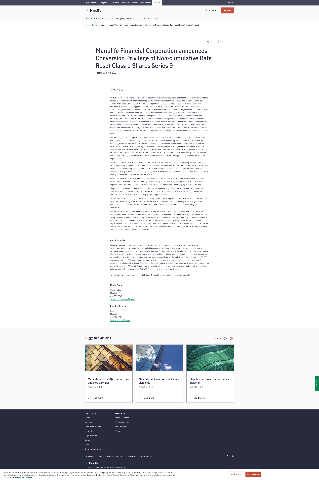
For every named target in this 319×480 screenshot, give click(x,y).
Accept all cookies (253, 474)
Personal (116, 2)
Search (212, 10)
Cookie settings (236, 474)
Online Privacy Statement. (31, 477)
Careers (230, 2)
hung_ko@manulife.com (120, 320)
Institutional (146, 2)
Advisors (135, 2)
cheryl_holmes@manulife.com (122, 299)
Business (125, 2)
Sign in (227, 10)
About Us (157, 2)
